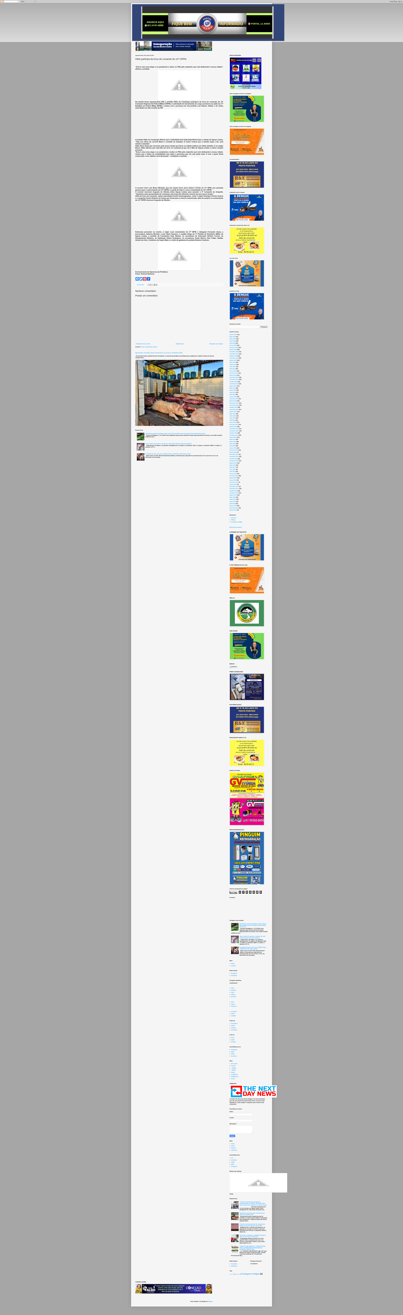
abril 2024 (232, 394)
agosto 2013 (233, 495)
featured (233, 518)
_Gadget (233, 1068)
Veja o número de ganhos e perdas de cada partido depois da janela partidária (168, 443)
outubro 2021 (233, 458)
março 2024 (233, 396)
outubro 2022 (233, 433)
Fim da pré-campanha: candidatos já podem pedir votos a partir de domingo (253, 1236)
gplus (232, 1051)
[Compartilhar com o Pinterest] (157, 285)
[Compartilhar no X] (153, 285)
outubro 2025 (233, 356)
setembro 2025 (234, 358)
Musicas (233, 996)
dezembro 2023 (234, 403)
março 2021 (233, 473)
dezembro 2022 (234, 428)
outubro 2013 (233, 491)
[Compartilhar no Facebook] (155, 285)
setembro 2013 (234, 493)
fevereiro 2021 (234, 476)
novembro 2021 (234, 456)
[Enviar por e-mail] (149, 285)
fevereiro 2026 (234, 347)
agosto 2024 (233, 386)
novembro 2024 (234, 379)
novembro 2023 (234, 405)
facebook (234, 973)
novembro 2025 (234, 354)
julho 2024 (233, 388)
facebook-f (234, 1023)
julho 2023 (233, 414)
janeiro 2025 (233, 375)
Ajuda (233, 1004)
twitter (233, 1013)
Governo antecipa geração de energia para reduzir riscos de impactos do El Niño (252, 1224)
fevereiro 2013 (234, 508)
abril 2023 (232, 420)
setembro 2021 (234, 461)
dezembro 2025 (234, 351)
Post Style (234, 1063)
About (233, 1146)
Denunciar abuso (236, 527)
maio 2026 (233, 341)
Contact (233, 965)
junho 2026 (233, 339)
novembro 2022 (234, 431)
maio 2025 (233, 366)
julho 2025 (233, 362)
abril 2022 (232, 446)
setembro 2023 (234, 409)
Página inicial (180, 344)
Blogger (210, 1301)
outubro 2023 (233, 407)
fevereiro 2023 (234, 424)
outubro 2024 (233, 381)
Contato (233, 1042)
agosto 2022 (233, 437)
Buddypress (234, 1076)
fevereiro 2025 (234, 373)
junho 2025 (233, 364)
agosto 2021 (233, 463)
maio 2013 (233, 501)
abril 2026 (232, 343)
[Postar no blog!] (151, 285)
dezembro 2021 (234, 454)
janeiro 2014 (233, 484)
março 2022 (233, 448)
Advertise (234, 1150)
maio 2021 (233, 469)
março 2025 (233, 371)
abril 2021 (232, 471)
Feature (233, 1066)
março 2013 (233, 505)
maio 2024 (233, 392)
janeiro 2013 (233, 510)
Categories (234, 1074)
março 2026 (233, 345)
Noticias (233, 990)
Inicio (232, 988)
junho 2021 (233, 467)
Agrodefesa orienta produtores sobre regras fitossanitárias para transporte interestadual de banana (175, 433)
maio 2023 (233, 418)
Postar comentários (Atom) (149, 347)
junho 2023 (233, 416)
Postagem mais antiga (216, 344)
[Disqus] (179, 492)
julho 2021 (233, 465)
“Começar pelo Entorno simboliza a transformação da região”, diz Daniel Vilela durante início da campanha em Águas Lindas (253, 1203)
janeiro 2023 (233, 426)
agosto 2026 (233, 334)
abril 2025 (232, 369)
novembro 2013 (234, 488)
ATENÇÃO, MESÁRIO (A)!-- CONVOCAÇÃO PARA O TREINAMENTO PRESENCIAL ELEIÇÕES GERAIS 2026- (252, 1248)
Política (233, 520)
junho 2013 (233, 499)
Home (233, 963)
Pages (233, 1072)
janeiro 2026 (233, 349)
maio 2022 (233, 443)
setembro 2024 (234, 384)
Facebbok (234, 1264)
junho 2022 (233, 441)
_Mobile (233, 1070)
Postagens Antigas (236, 522)
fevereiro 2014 (234, 482)
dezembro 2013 (234, 486)
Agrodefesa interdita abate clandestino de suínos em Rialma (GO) (158, 353)
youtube (233, 1015)
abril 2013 (232, 503)
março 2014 (233, 480)
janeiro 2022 (233, 452)
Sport (232, 992)
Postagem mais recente (143, 344)
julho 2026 (233, 337)
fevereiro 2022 (234, 450)
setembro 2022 (234, 435)
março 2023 (233, 422)
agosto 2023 (233, 411)
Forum (233, 1078)
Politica (233, 994)
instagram (234, 975)
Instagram (234, 1266)
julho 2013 (233, 497)
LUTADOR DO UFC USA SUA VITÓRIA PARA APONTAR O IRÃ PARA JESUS (168, 454)
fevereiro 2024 (234, 399)
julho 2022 (233, 439)
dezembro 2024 (234, 377)
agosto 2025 (233, 360)
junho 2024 (233, 390)
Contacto (234, 1006)
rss (232, 1158)
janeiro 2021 (233, 478)
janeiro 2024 (233, 401)
